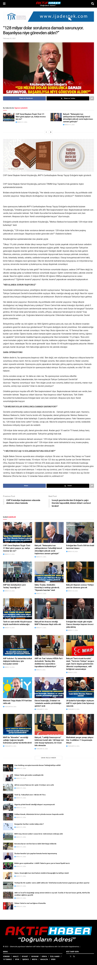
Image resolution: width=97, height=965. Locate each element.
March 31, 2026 (22, 122)
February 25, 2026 (73, 709)
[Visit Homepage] (48, 3)
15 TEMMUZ (7, 959)
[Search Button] (92, 4)
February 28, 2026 (10, 706)
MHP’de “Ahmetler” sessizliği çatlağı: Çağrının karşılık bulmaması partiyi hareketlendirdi (17, 740)
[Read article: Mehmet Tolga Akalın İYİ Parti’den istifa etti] (17, 687)
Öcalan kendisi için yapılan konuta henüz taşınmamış (35, 853)
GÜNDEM (6, 956)
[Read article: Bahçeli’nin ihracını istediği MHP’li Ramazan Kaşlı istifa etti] (49, 608)
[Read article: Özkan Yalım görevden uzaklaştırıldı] (8, 777)
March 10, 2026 (9, 667)
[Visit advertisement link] (48, 18)
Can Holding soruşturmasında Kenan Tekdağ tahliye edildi (37, 765)
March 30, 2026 (72, 551)
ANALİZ (16, 956)
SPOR (17, 959)
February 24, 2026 (42, 748)
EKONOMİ (35, 956)
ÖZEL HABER (54, 956)
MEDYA (34, 959)
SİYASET (25, 956)
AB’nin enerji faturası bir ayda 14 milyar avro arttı (34, 785)
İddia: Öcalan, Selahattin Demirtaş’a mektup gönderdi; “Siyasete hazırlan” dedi (47, 587)
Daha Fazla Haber (48, 758)
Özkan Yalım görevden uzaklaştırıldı (28, 775)
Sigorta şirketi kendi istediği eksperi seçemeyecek (34, 804)
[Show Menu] (4, 4)
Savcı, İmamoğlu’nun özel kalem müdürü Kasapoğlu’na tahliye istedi (41, 873)
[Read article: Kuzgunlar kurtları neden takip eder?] (8, 826)
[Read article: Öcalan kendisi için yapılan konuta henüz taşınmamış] (8, 856)
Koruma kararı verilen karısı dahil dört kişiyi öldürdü (35, 844)
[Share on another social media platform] (92, 98)
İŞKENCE (25, 959)
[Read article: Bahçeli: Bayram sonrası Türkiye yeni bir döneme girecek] (80, 572)
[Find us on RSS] (74, 956)
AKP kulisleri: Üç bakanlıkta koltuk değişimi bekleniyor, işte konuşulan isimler (17, 661)
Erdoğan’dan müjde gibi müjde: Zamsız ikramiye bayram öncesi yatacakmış (79, 624)
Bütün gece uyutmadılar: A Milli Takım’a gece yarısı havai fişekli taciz (42, 863)
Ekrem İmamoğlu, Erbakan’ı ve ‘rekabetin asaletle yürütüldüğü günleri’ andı (48, 703)
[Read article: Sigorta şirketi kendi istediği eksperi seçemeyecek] (8, 807)
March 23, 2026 (9, 591)
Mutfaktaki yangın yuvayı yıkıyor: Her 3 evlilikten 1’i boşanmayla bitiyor (80, 740)
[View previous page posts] (46, 132)
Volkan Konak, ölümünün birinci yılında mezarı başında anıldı (39, 814)
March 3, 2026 (72, 672)
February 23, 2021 (9, 38)
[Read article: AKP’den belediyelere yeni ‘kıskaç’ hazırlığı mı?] (17, 572)
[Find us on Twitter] (70, 956)
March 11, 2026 (41, 627)
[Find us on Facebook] (67, 956)
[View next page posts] (51, 132)
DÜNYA (44, 956)
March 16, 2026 (9, 627)
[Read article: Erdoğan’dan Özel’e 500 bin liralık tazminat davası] (80, 532)
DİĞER (53, 959)
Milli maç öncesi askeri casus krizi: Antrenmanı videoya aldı (38, 834)
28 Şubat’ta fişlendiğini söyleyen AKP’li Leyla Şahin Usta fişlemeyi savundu (80, 703)
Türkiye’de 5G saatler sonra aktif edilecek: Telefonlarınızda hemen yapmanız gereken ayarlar (52, 883)
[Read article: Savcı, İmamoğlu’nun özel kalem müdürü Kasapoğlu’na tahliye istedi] (8, 875)
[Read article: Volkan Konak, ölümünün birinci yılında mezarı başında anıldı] (8, 816)
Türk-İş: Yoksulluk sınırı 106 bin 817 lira (29, 795)
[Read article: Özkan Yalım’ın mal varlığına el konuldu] (8, 905)
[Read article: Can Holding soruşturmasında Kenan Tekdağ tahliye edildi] (8, 767)
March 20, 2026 (72, 591)
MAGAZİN (44, 959)
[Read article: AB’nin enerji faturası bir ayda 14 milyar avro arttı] (8, 787)
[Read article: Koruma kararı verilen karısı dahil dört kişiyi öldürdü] (8, 846)
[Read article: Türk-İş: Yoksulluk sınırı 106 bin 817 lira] (8, 797)
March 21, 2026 (41, 593)
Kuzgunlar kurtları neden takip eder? (29, 824)
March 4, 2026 (40, 670)
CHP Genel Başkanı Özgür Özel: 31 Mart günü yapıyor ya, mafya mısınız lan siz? (31, 116)
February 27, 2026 (42, 709)
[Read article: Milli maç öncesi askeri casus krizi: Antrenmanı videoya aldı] (8, 836)
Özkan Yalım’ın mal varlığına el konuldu (30, 903)
